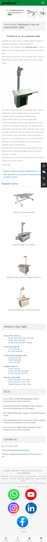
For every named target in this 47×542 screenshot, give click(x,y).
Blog (14, 24)
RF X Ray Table (14, 351)
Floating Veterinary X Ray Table (19, 384)
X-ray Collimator (31, 476)
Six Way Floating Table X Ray (18, 342)
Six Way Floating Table (16, 373)
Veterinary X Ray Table (12, 377)
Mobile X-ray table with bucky (23, 212)
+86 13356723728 (11, 446)
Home (7, 24)
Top (41, 540)
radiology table (31, 47)
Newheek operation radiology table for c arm (27, 171)
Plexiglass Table (9, 366)
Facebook (23, 528)
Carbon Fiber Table (11, 336)
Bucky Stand (5, 483)
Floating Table (13, 358)
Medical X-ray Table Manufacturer (31, 471)
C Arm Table (12, 349)
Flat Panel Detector (39, 483)
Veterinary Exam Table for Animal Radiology (24, 310)
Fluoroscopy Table (10, 347)
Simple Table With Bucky (17, 371)
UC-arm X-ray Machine (16, 476)
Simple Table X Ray (15, 340)
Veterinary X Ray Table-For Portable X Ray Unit (24, 277)
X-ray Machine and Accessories (21, 483)
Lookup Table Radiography (13, 355)
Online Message (23, 486)
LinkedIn (31, 515)
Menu (29, 541)
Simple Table (13, 369)
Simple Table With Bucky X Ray (19, 338)
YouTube (31, 501)
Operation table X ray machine (24, 245)
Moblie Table (12, 360)
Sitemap (23, 532)
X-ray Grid (12, 479)
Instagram (13, 515)
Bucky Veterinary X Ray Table (19, 382)
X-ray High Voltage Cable (25, 479)
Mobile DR (4, 476)
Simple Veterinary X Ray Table (19, 380)
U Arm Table (12, 362)
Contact (17, 540)
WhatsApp (14, 501)
